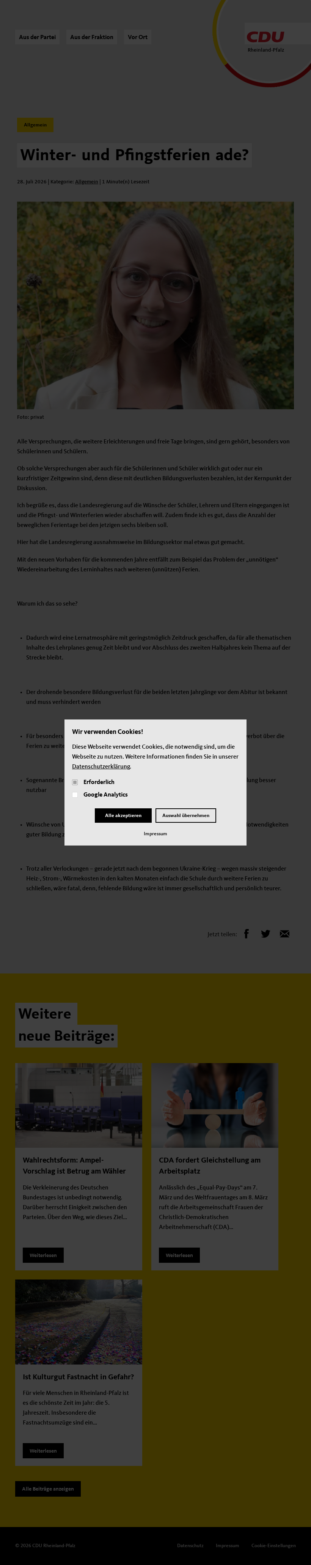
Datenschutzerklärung (101, 767)
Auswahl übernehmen (185, 815)
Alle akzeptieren (123, 815)
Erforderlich (99, 782)
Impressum (155, 833)
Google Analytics (105, 795)
